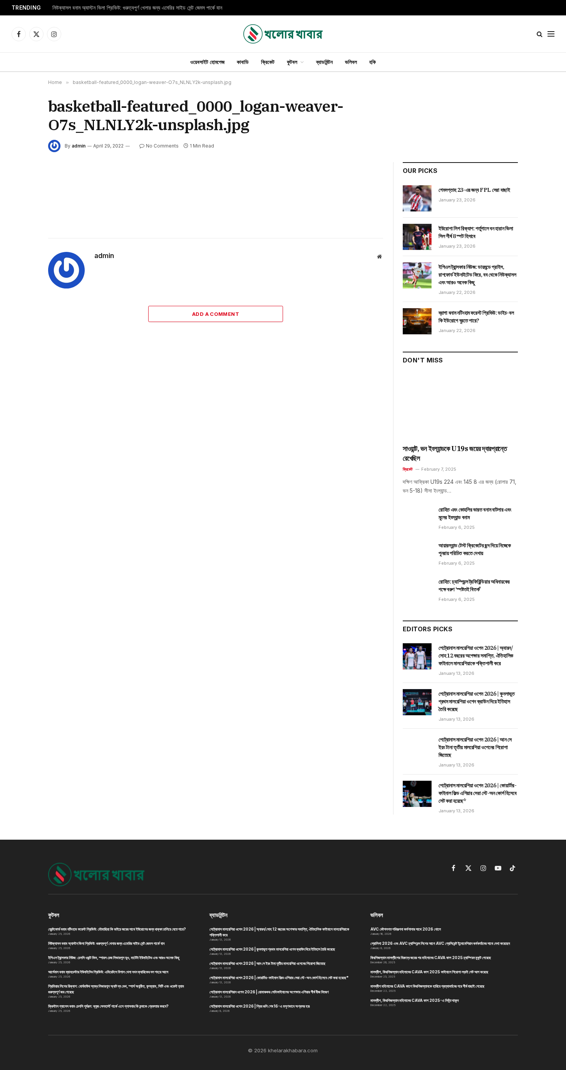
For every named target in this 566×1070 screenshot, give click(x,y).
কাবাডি (243, 62)
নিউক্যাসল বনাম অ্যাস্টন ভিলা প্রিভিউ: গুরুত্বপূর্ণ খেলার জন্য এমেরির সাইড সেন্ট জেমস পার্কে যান (137, 8)
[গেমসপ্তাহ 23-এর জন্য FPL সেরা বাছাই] (417, 198)
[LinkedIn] (20, 234)
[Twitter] (20, 217)
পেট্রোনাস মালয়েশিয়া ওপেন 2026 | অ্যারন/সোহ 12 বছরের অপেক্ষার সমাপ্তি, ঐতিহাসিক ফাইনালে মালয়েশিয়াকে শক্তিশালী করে (476, 655)
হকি (372, 62)
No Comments (162, 146)
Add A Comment (215, 314)
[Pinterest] (20, 252)
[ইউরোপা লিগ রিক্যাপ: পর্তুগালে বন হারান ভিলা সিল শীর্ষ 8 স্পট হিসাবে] (417, 237)
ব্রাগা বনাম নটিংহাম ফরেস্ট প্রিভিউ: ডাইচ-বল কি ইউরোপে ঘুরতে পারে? (476, 316)
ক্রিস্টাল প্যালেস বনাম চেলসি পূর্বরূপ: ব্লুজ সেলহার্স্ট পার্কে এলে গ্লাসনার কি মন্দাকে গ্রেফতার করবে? (108, 1006)
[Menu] (551, 34)
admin (78, 146)
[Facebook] (20, 199)
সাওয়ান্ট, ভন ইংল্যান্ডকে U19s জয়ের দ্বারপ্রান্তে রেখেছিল (455, 453)
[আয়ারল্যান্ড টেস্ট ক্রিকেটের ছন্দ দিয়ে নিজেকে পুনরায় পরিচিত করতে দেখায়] (417, 554)
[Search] (539, 34)
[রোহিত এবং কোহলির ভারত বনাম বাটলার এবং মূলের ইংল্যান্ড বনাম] (417, 518)
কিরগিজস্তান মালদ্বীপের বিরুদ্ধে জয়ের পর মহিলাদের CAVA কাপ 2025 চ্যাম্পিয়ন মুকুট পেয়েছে (430, 957)
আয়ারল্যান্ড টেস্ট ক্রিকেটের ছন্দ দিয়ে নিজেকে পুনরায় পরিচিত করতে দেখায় (475, 549)
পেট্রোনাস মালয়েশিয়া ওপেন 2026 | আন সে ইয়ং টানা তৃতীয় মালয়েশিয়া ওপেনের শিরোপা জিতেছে (475, 747)
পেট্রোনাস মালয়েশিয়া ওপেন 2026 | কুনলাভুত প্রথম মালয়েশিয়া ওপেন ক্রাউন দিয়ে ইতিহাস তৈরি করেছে (477, 701)
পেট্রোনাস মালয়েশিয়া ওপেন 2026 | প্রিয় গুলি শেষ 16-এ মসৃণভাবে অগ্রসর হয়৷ (259, 1006)
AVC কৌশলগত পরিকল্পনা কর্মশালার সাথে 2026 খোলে (405, 929)
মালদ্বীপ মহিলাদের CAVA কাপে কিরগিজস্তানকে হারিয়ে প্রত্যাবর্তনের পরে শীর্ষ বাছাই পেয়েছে (427, 986)
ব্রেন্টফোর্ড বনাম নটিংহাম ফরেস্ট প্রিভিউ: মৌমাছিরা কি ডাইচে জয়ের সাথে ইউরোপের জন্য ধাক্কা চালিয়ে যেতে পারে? (117, 929)
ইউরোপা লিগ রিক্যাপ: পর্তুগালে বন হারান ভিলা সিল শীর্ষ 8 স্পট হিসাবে (476, 232)
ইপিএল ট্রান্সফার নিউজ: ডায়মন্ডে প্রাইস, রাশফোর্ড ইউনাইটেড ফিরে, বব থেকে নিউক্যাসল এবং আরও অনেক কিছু (477, 274)
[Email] (20, 270)
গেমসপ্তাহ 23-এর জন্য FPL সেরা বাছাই (474, 189)
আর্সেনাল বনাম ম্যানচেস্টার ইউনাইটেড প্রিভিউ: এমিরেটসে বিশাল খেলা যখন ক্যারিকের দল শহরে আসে (108, 971)
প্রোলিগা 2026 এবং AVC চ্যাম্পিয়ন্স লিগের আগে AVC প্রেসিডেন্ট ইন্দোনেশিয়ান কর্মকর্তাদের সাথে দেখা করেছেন (440, 943)
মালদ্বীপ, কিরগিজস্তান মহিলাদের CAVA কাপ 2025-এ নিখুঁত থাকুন (414, 1000)
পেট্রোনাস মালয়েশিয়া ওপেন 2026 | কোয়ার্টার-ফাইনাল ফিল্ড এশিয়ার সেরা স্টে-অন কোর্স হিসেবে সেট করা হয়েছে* (478, 793)
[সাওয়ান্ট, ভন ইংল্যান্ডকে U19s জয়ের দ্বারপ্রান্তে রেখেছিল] (460, 406)
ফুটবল (292, 62)
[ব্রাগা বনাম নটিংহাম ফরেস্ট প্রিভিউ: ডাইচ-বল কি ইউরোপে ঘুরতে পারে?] (417, 321)
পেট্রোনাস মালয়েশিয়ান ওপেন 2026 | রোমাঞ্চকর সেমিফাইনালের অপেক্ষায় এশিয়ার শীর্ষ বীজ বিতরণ (269, 991)
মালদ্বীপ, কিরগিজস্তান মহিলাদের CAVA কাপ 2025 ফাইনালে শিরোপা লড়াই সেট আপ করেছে (429, 971)
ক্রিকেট (268, 62)
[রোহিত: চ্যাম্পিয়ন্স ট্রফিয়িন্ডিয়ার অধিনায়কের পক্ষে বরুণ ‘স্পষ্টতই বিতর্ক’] (417, 590)
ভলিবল (351, 62)
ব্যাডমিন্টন (324, 62)
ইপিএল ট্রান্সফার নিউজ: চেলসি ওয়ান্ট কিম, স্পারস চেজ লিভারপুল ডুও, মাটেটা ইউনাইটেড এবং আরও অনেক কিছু (113, 957)
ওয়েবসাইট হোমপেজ (207, 62)
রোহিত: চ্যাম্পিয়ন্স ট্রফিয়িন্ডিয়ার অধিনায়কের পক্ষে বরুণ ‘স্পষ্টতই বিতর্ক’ (474, 585)
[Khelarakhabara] (283, 33)
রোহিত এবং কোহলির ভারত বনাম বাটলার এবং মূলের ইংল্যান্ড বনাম (475, 513)
